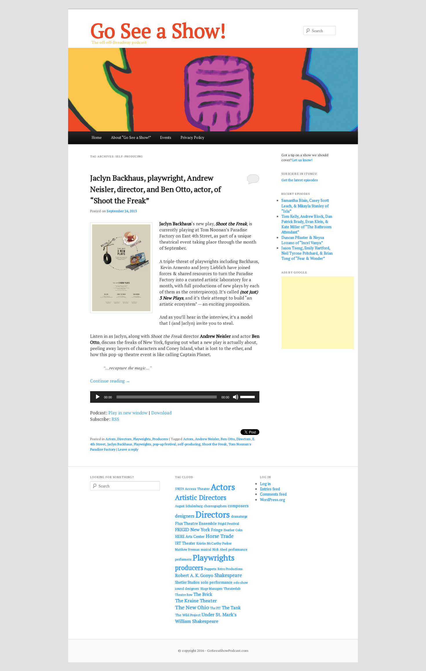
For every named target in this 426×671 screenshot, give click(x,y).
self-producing (189, 444)
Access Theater (197, 489)
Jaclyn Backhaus (119, 444)
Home (97, 137)
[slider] (248, 396)
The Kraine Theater (196, 600)
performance (237, 549)
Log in (265, 483)
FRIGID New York (192, 529)
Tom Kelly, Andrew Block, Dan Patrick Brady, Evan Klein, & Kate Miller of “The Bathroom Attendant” (306, 224)
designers (184, 516)
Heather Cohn (233, 530)
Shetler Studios (187, 582)
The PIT (215, 608)
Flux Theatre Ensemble (196, 523)
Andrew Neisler (207, 439)
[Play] (98, 397)
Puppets (210, 569)
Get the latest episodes (299, 180)
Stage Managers (211, 589)
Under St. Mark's (219, 614)
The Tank (231, 607)
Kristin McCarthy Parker (214, 543)
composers (238, 505)
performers (183, 559)
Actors (110, 439)
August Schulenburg (189, 506)
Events (165, 137)
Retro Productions (230, 569)
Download (161, 413)
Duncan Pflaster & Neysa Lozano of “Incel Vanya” (302, 240)
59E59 (179, 489)
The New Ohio (192, 607)
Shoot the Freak (214, 444)
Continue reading (110, 381)
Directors (124, 439)
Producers (160, 439)
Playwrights (142, 439)
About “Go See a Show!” (131, 137)
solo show (241, 582)
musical (206, 549)
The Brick (203, 594)
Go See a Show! (158, 30)
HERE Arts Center (190, 536)
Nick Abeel (219, 549)
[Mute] (236, 397)
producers (189, 567)
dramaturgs (239, 516)
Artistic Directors (200, 497)
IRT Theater (185, 543)
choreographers (215, 506)
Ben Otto (228, 439)
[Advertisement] (317, 312)
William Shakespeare (196, 621)
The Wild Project (188, 615)
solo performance (216, 582)
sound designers (187, 588)
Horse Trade (220, 536)
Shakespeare (228, 575)
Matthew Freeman (187, 549)
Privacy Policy (192, 137)
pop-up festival (164, 444)
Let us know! (302, 160)
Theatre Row (183, 595)
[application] (174, 397)
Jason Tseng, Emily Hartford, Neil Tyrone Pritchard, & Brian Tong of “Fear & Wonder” (307, 253)
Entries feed (270, 489)
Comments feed (273, 494)
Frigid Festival (228, 523)
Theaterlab (231, 588)
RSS (115, 419)
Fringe (217, 529)
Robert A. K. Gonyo (194, 575)
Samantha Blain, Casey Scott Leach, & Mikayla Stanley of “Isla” (305, 205)
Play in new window (128, 413)
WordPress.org (272, 499)
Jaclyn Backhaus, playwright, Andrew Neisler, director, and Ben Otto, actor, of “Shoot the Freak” (155, 189)
